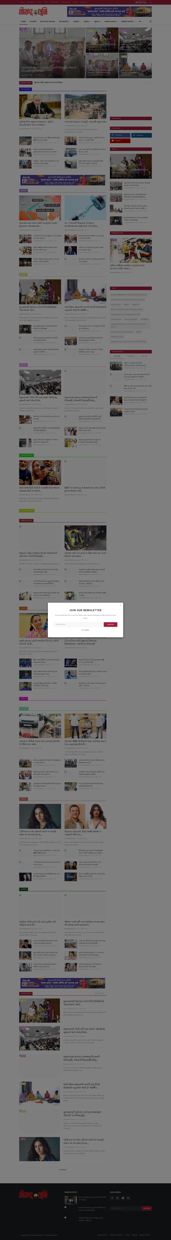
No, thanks (85, 630)
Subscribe (110, 624)
